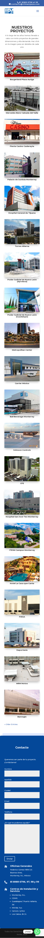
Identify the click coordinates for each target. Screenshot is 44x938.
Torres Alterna (22, 246)
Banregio (22, 717)
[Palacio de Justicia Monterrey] (22, 164)
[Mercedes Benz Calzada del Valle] (22, 98)
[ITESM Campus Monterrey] (22, 535)
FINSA (22, 617)
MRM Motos (22, 683)
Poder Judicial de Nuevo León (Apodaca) (22, 280)
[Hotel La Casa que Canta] (22, 568)
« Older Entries (11, 724)
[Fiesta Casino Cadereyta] (22, 131)
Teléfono (8, 812)
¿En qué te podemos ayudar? (17, 823)
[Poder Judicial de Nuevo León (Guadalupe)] (22, 300)
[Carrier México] (22, 368)
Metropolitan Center (22, 350)
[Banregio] (22, 702)
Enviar (10, 859)
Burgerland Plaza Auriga (22, 79)
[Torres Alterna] (22, 231)
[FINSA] (22, 602)
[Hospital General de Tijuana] (22, 198)
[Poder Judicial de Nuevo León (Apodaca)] (22, 264)
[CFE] (22, 468)
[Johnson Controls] (22, 435)
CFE (22, 483)
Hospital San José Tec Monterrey (22, 517)
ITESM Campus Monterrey (22, 550)
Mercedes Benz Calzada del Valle (22, 113)
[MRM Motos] (22, 668)
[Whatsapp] (37, 931)
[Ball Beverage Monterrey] (22, 402)
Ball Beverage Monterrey (22, 416)
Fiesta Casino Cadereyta (22, 146)
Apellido (8, 780)
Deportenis (22, 650)
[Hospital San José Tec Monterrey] (22, 502)
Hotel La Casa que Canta (22, 583)
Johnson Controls (22, 450)
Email (6, 801)
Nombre (8, 769)
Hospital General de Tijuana (22, 213)
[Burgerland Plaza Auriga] (22, 64)
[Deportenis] (22, 635)
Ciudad (7, 790)
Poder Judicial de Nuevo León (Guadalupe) (22, 316)
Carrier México (22, 383)
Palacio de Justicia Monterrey (22, 179)
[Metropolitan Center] (22, 335)
